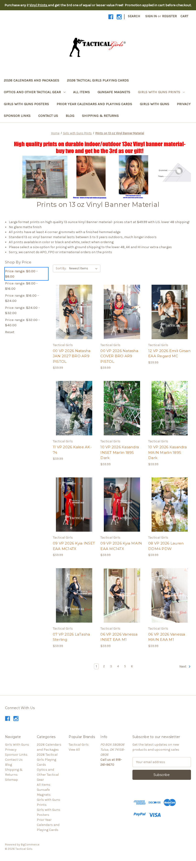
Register (169, 16)
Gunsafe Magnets (114, 92)
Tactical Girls (79, 745)
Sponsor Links (17, 115)
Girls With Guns (154, 104)
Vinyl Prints (38, 5)
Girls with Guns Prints (159, 92)
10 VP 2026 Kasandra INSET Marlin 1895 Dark (119, 452)
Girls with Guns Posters (26, 104)
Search (134, 16)
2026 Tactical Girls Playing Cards (98, 80)
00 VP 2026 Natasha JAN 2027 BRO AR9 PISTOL (72, 356)
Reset (9, 332)
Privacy (184, 104)
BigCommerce (30, 844)
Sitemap (11, 780)
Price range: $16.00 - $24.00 (22, 298)
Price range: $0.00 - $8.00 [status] (21, 274)
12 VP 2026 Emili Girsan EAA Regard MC (169, 353)
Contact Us (48, 115)
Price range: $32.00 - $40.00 (22, 322)
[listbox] (84, 268)
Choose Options (74, 320)
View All (74, 750)
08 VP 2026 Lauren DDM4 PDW (166, 546)
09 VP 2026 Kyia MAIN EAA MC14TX (121, 546)
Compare (73, 312)
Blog (70, 115)
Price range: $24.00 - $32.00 (22, 310)
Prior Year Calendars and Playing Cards (94, 104)
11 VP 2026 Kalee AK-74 (72, 450)
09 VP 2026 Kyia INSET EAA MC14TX (74, 546)
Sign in (151, 16)
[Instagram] (119, 16)
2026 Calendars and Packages (31, 80)
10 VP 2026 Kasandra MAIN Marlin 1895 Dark (167, 452)
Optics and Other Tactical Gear (32, 92)
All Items (81, 92)
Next (183, 666)
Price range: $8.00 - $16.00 (21, 286)
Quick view (70, 303)
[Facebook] (110, 16)
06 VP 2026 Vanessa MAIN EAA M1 (166, 637)
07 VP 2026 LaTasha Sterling (71, 637)
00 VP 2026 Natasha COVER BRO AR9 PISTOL (119, 356)
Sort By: (61, 268)
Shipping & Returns (100, 115)
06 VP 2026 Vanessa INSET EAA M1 (118, 637)
